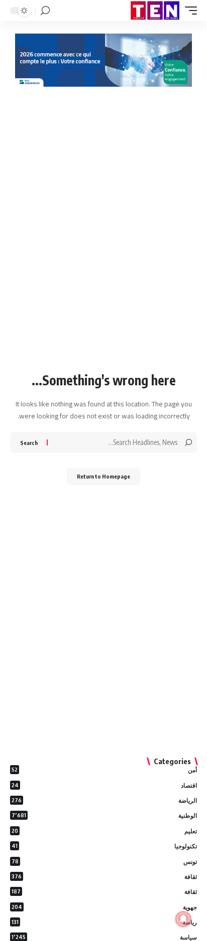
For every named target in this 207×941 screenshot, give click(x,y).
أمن (104, 770)
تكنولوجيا (104, 846)
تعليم (104, 831)
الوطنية (104, 815)
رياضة (104, 922)
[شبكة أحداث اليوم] (155, 10)
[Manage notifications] (183, 919)
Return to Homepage (103, 476)
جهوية (104, 907)
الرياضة (104, 800)
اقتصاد (104, 785)
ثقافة (104, 876)
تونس (104, 861)
